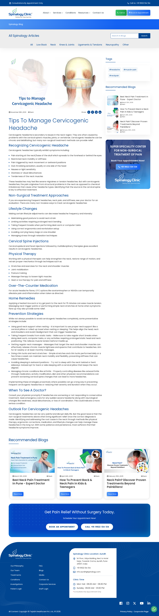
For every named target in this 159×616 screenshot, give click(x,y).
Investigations (17, 584)
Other (126, 44)
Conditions (70, 12)
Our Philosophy (17, 566)
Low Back (42, 44)
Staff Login (43, 589)
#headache (114, 69)
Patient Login (16, 589)
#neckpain (114, 75)
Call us (122, 13)
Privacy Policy (126, 611)
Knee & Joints (67, 44)
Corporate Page (141, 611)
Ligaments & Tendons (90, 44)
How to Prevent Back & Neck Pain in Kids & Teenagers (134, 110)
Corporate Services (47, 584)
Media (41, 575)
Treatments (16, 575)
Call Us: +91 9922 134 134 (140, 3)
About (46, 12)
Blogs (41, 570)
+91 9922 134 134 (129, 166)
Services (57, 12)
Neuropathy (112, 44)
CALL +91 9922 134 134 (97, 526)
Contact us (98, 12)
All (31, 44)
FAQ (40, 566)
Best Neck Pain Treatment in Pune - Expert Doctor (134, 98)
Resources (83, 12)
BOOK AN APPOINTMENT (62, 526)
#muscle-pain (130, 69)
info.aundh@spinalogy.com (88, 572)
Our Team (15, 570)
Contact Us (44, 579)
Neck (53, 44)
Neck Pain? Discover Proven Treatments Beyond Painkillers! (133, 124)
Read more (18, 494)
